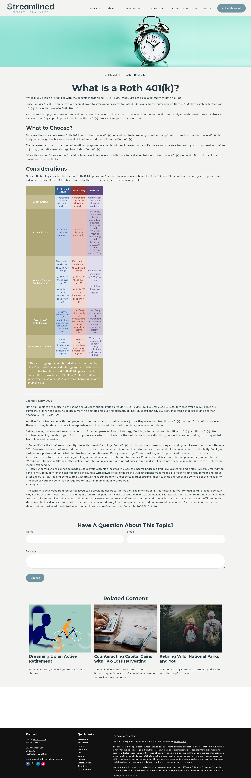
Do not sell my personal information (207, 770)
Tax (79, 752)
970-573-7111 (39, 739)
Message (31, 551)
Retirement (83, 739)
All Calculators (84, 769)
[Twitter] (33, 764)
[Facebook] (28, 764)
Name (29, 531)
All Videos (82, 766)
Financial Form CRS (126, 736)
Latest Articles (84, 762)
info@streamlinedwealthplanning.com (44, 759)
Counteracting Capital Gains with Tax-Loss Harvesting (123, 659)
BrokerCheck (180, 741)
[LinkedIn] (38, 764)
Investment (83, 742)
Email (130, 531)
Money (81, 756)
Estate (81, 746)
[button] (95, 8)
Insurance (82, 749)
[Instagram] (43, 764)
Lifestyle (81, 759)
